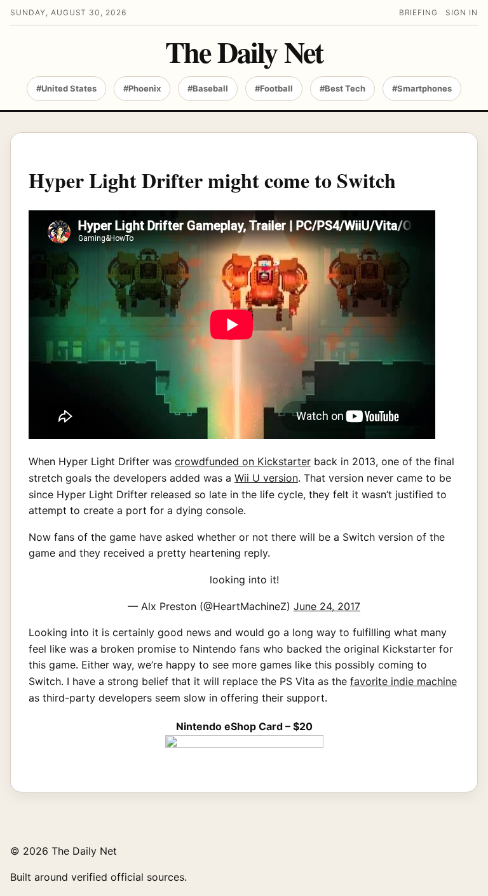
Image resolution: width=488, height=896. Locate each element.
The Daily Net (244, 52)
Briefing (418, 12)
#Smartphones (422, 88)
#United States (66, 88)
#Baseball (207, 88)
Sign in (461, 12)
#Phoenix (142, 88)
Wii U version (266, 478)
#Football (274, 88)
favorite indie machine (403, 681)
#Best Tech (342, 88)
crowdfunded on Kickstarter (243, 461)
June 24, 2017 (327, 606)
